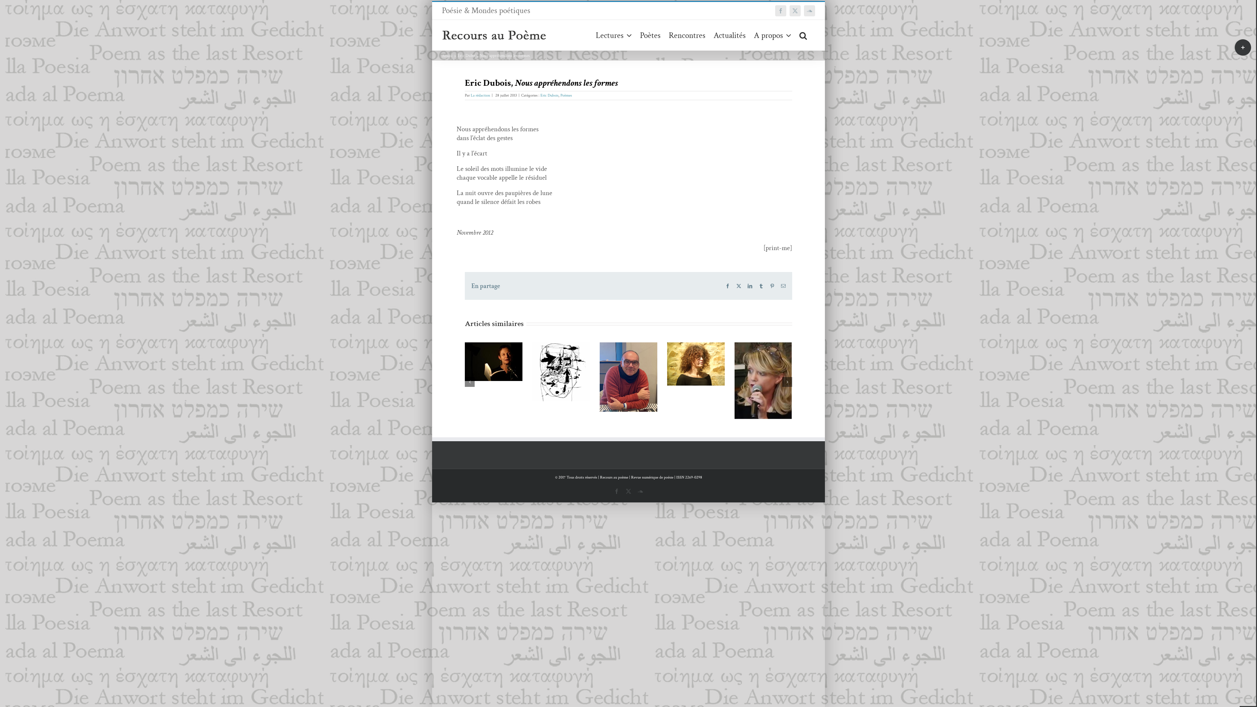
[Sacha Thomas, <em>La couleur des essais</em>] (696, 380)
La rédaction (480, 95)
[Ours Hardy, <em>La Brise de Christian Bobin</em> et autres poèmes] (763, 382)
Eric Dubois (549, 95)
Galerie (503, 350)
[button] (803, 35)
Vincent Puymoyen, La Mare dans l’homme (551, 355)
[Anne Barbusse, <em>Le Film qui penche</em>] (628, 364)
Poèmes (566, 95)
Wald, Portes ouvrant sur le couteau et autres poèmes (484, 350)
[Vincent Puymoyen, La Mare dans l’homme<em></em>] (561, 377)
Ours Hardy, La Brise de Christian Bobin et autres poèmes (754, 360)
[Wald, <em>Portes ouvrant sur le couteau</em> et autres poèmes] (493, 371)
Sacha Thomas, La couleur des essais (686, 364)
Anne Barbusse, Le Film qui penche (619, 352)
